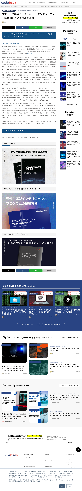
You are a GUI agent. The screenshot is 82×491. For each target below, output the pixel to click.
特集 (31, 2)
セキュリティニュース (29, 454)
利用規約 (70, 464)
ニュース (25, 2)
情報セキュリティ (53, 2)
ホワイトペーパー (72, 457)
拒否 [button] (69, 486)
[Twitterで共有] (8, 27)
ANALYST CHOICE (51, 463)
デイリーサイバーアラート (32, 460)
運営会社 (70, 462)
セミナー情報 (49, 460)
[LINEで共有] (35, 27)
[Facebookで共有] (22, 27)
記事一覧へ (70, 104)
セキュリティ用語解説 (51, 457)
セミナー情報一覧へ (27, 324)
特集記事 (47, 454)
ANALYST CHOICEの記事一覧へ (53, 324)
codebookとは (71, 454)
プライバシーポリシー (73, 467)
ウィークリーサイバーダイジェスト (33, 463)
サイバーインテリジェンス (40, 2)
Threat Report (29, 457)
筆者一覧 (70, 459)
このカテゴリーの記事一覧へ (68, 337)
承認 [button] (62, 486)
